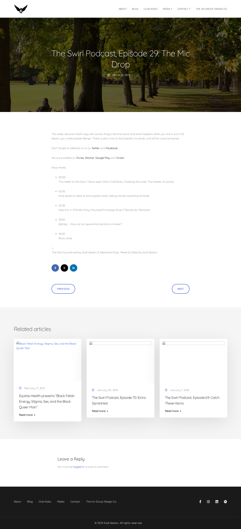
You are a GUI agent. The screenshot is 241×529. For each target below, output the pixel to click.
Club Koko (151, 8)
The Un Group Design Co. (211, 8)
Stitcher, (90, 157)
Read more (26, 414)
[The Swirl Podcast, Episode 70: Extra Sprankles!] (120, 362)
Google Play (102, 157)
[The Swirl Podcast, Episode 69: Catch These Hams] (193, 362)
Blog (135, 8)
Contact (182, 8)
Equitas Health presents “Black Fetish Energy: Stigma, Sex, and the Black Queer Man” (46, 401)
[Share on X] (64, 268)
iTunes (80, 157)
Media (166, 8)
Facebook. (112, 148)
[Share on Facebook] (55, 268)
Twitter (96, 148)
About (123, 8)
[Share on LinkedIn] (73, 268)
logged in (78, 466)
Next (180, 288)
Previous (63, 288)
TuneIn (120, 157)
